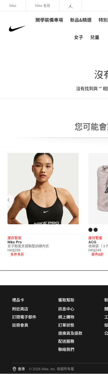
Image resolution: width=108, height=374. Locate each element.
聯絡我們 (66, 349)
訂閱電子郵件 (24, 317)
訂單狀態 (66, 325)
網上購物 (66, 317)
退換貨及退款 (70, 333)
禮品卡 (18, 300)
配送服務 (66, 341)
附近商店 (20, 309)
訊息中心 (66, 309)
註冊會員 (20, 325)
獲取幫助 (66, 300)
